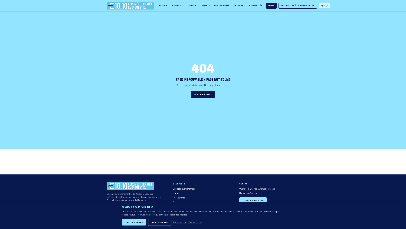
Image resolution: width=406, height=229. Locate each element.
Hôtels (206, 5)
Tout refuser (160, 222)
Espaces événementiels (184, 188)
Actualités (255, 5)
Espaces (193, 5)
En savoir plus (195, 222)
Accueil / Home (203, 94)
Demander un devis (253, 200)
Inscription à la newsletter (297, 5)
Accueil (163, 5)
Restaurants (222, 5)
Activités (239, 5)
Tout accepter (134, 222)
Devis (271, 5)
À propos (177, 5)
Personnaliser (180, 222)
